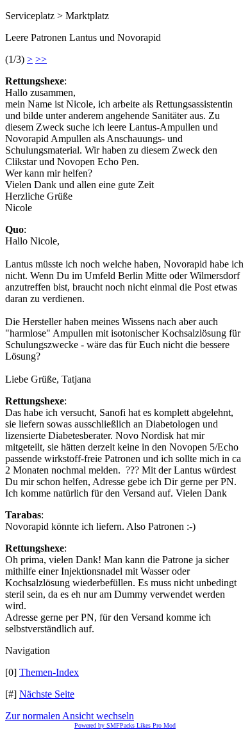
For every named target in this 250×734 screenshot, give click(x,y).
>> (41, 59)
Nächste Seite (46, 694)
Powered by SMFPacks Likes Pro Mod (125, 725)
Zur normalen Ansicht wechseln (69, 715)
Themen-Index (49, 672)
